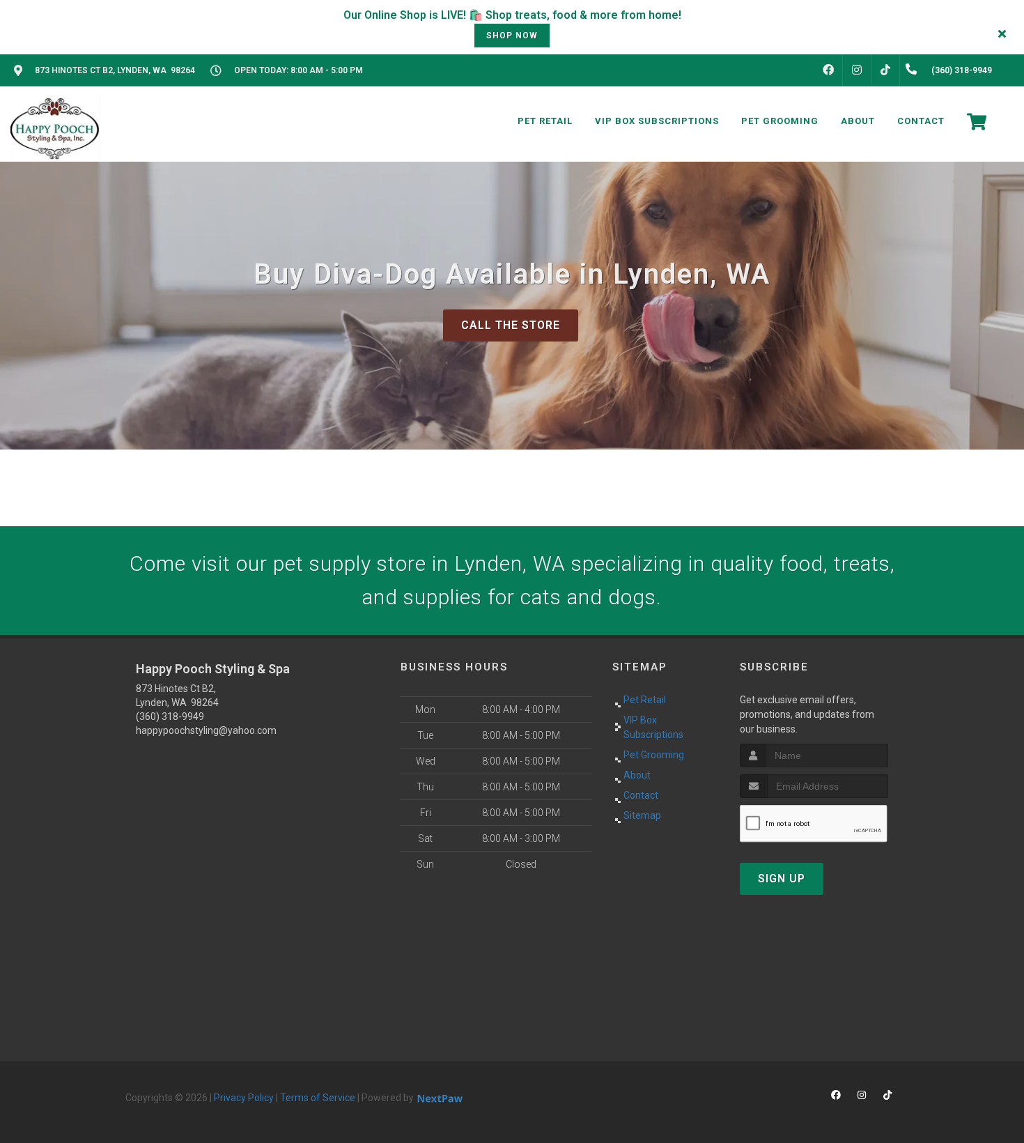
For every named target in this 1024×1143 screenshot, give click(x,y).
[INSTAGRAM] (857, 70)
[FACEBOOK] (828, 70)
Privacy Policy (244, 1097)
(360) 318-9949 (170, 716)
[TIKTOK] (885, 70)
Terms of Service (317, 1097)
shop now (512, 35)
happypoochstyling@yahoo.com (206, 730)
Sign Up (781, 878)
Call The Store (510, 325)
